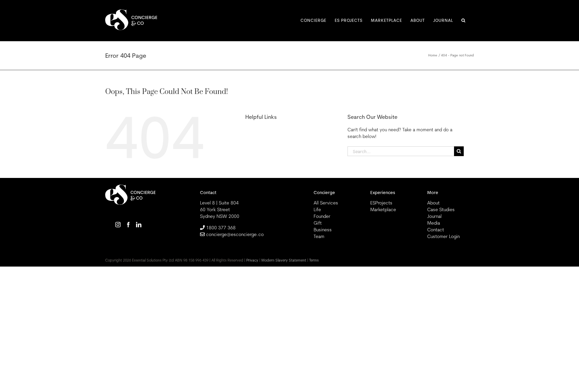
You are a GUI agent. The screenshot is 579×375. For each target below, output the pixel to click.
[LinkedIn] (138, 224)
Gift (318, 223)
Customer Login (443, 236)
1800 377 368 (221, 228)
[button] (463, 20)
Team (319, 236)
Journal (434, 216)
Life (317, 209)
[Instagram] (118, 224)
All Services (326, 203)
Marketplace (383, 209)
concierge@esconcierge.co (235, 234)
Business (323, 230)
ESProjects (381, 203)
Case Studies (441, 209)
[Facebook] (128, 224)
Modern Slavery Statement (283, 260)
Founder (322, 216)
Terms (314, 260)
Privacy (252, 260)
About (433, 203)
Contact (435, 230)
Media (433, 223)
